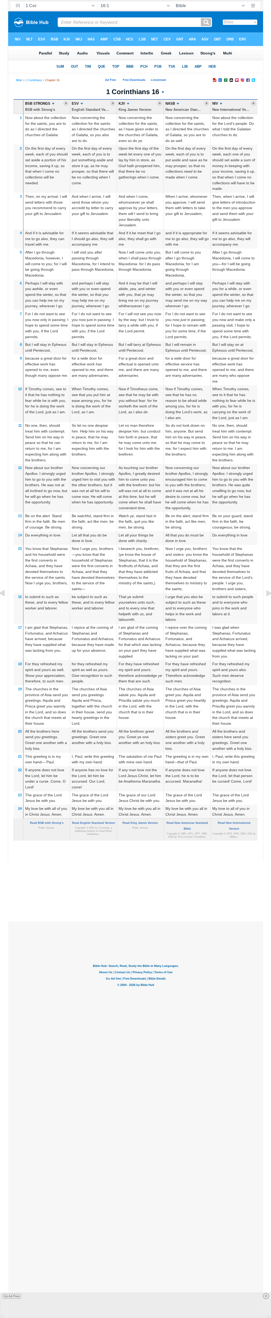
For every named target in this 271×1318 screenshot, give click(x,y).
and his (31, 554)
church (37, 717)
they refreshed (44, 664)
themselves (49, 572)
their (29, 723)
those (58, 202)
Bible (19, 80)
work (60, 406)
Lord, (35, 776)
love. (57, 535)
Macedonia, (35, 258)
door (57, 358)
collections (34, 177)
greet (41, 706)
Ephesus (59, 344)
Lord (54, 331)
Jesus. (45, 814)
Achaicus (60, 633)
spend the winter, (39, 294)
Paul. (50, 762)
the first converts (39, 560)
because (32, 358)
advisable (50, 233)
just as (51, 412)
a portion (48, 160)
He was (47, 485)
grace (37, 795)
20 (20, 731)
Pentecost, (42, 350)
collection (58, 118)
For (28, 314)
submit (34, 597)
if (34, 233)
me (27, 239)
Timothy (35, 389)
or (46, 289)
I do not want (43, 314)
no (57, 171)
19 (20, 689)
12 (20, 468)
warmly (59, 706)
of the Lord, (34, 412)
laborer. (51, 608)
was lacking (34, 650)
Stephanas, (58, 627)
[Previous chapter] (6, 604)
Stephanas (59, 549)
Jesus (30, 800)
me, (43, 448)
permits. (32, 337)
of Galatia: (50, 135)
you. (52, 800)
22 (20, 770)
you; (49, 264)
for (27, 123)
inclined (36, 491)
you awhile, (34, 289)
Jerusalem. (53, 214)
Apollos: (31, 473)
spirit (29, 670)
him (45, 454)
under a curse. (37, 781)
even (53, 289)
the (46, 118)
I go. (60, 306)
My (27, 808)
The (28, 689)
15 (20, 549)
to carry (59, 208)
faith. (47, 521)
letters (39, 202)
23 (20, 795)
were (61, 554)
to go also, (40, 239)
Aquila (48, 700)
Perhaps (32, 283)
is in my (54, 756)
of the (49, 577)
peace (30, 442)
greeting (40, 756)
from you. (53, 650)
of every (58, 148)
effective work (36, 364)
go (39, 479)
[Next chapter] (264, 604)
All (27, 731)
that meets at (55, 717)
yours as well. (53, 670)
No (27, 425)
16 (20, 597)
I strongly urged (52, 473)
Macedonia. (35, 275)
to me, (44, 370)
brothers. (39, 460)
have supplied (45, 644)
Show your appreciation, (45, 675)
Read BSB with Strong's (47, 822)
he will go (33, 496)
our (47, 468)
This (28, 756)
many (42, 375)
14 (20, 535)
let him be (49, 776)
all (54, 808)
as (32, 129)
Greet (30, 743)
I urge (38, 583)
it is (38, 233)
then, (43, 425)
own (28, 762)
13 (20, 516)
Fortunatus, (34, 633)
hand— (39, 762)
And (28, 233)
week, (30, 154)
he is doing (40, 406)
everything (39, 535)
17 (20, 628)
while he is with (45, 400)
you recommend (38, 208)
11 (20, 426)
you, (36, 331)
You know (33, 549)
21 (20, 757)
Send (29, 437)
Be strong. (53, 527)
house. (39, 723)
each (40, 154)
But (28, 344)
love (60, 770)
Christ (34, 814)
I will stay (47, 283)
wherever (47, 306)
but (64, 491)
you (52, 123)
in (49, 344)
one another (46, 743)
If (26, 389)
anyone (34, 770)
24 (20, 809)
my (59, 664)
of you (50, 154)
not (57, 485)
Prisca (30, 706)
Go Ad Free (12, 1296)
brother (57, 468)
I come (48, 171)
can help (39, 300)
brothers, (60, 583)
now (35, 320)
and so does (55, 712)
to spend (42, 325)
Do (27, 535)
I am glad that (36, 627)
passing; (59, 320)
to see (60, 314)
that (31, 395)
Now (29, 118)
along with (57, 454)
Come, (56, 781)
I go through (44, 252)
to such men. (53, 681)
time (64, 325)
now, (57, 491)
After (29, 252)
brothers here (48, 731)
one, (34, 425)
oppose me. (58, 375)
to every (50, 602)
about (38, 118)
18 (20, 664)
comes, (49, 389)
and (42, 566)
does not (49, 770)
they (28, 644)
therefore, (33, 681)
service (37, 577)
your (29, 214)
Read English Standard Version (93, 822)
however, (53, 258)
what (62, 644)
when (37, 171)
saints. (60, 577)
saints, (42, 123)
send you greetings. (41, 737)
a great (46, 358)
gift (36, 214)
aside (35, 160)
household (47, 554)
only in (45, 320)
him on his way (47, 437)
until (28, 350)
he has (41, 395)
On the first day (38, 148)
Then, (30, 196)
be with (42, 800)
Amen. (57, 814)
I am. (61, 412)
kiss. (36, 748)
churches (32, 135)
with (49, 202)
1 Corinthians (33, 80)
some (55, 325)
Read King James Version (140, 822)
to (41, 214)
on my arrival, (47, 196)
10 (20, 389)
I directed (43, 129)
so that (60, 294)
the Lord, (36, 712)
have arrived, (36, 639)
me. (46, 244)
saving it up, (49, 166)
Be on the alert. (38, 516)
